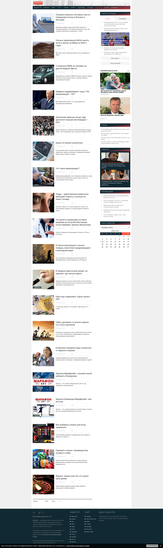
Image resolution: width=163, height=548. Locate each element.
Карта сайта (89, 531)
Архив (88, 521)
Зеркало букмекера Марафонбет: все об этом (74, 400)
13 (111, 241)
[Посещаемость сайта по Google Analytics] (42, 512)
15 (119, 241)
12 (107, 241)
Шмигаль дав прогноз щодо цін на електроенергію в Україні (113, 206)
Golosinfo (38, 3)
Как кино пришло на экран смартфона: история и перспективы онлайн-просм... (115, 142)
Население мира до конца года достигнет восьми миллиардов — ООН (72, 119)
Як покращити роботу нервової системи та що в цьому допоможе (115, 130)
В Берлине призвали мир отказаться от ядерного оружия (73, 349)
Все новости (115, 58)
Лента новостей (115, 63)
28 (115, 247)
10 (128, 239)
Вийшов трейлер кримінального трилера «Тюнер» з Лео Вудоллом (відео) (113, 165)
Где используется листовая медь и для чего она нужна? (115, 138)
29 (119, 247)
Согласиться (152, 545)
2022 (46, 501)
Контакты (89, 529)
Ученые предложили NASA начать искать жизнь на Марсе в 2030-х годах (72, 43)
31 (128, 247)
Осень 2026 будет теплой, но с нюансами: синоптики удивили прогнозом (115, 201)
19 (107, 244)
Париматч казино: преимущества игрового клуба (72, 451)
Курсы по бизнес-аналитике (69, 143)
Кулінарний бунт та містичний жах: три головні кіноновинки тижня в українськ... (114, 183)
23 (124, 244)
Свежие (107, 19)
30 (124, 247)
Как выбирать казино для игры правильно (71, 426)
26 (107, 247)
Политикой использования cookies (77, 546)
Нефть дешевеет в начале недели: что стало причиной (72, 323)
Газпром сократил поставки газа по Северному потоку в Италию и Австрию (73, 17)
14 (115, 241)
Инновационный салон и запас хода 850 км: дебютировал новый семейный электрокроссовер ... (116, 24)
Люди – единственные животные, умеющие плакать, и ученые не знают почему (72, 196)
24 (128, 244)
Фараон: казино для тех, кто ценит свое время (72, 477)
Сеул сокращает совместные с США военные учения (114, 215)
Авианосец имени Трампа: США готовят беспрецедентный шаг (116, 29)
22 (119, 244)
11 (102, 241)
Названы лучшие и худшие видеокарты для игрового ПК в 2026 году (115, 53)
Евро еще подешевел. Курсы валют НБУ (73, 297)
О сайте (88, 524)
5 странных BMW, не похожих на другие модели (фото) (71, 67)
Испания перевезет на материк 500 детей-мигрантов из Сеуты (116, 196)
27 (111, 247)
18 (102, 244)
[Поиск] (121, 3)
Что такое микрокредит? (68, 168)
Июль (53, 501)
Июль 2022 (115, 231)
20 (111, 244)
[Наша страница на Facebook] (101, 525)
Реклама (88, 526)
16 (124, 241)
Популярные (122, 19)
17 (128, 241)
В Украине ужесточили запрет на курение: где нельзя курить (71, 272)
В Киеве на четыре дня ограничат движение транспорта (114, 48)
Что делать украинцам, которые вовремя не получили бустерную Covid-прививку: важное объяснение (73, 222)
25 (102, 247)
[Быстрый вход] (127, 3)
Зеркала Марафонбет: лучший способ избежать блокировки (74, 374)
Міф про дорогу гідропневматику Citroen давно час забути (115, 134)
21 (115, 244)
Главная (88, 516)
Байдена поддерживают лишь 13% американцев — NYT (72, 92)
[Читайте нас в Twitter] (106, 525)
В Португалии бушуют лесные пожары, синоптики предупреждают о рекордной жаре (73, 248)
